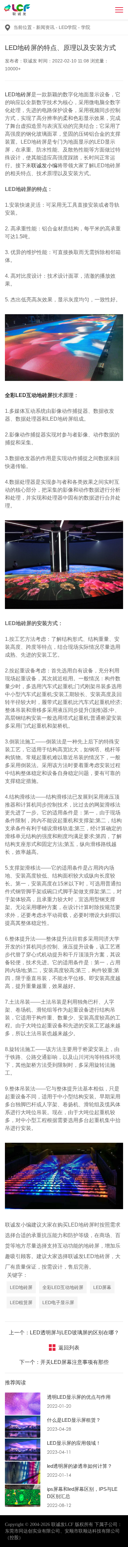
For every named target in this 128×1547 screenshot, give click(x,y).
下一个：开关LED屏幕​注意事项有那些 (64, 1362)
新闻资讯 (46, 27)
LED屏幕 (102, 1287)
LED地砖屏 (18, 94)
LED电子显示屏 (58, 1302)
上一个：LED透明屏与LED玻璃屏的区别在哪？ (64, 1332)
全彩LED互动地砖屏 (62, 1287)
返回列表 (68, 1347)
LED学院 (69, 27)
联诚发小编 (44, 165)
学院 (85, 27)
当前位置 (22, 27)
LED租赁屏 (21, 1302)
